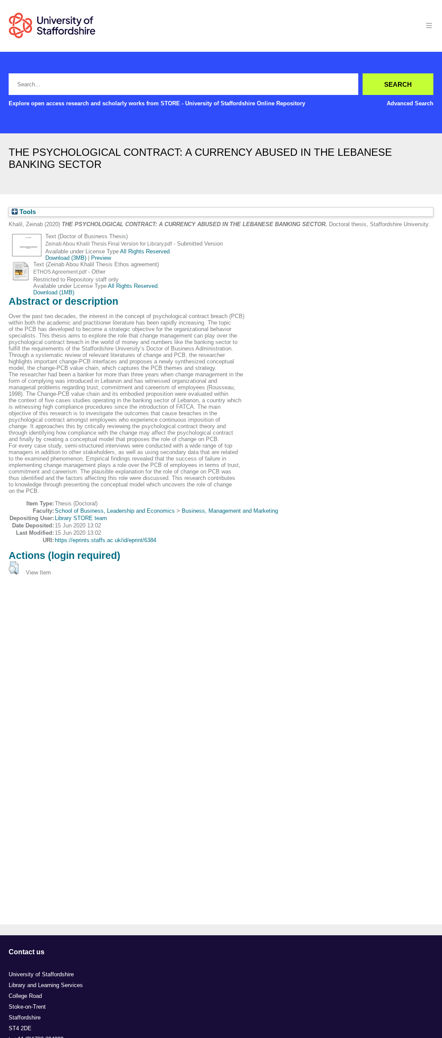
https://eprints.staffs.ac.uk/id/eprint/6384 (105, 540)
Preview (101, 258)
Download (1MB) (53, 292)
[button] (14, 568)
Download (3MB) (65, 258)
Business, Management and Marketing (230, 511)
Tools (27, 211)
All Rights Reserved (145, 251)
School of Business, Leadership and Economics (115, 511)
